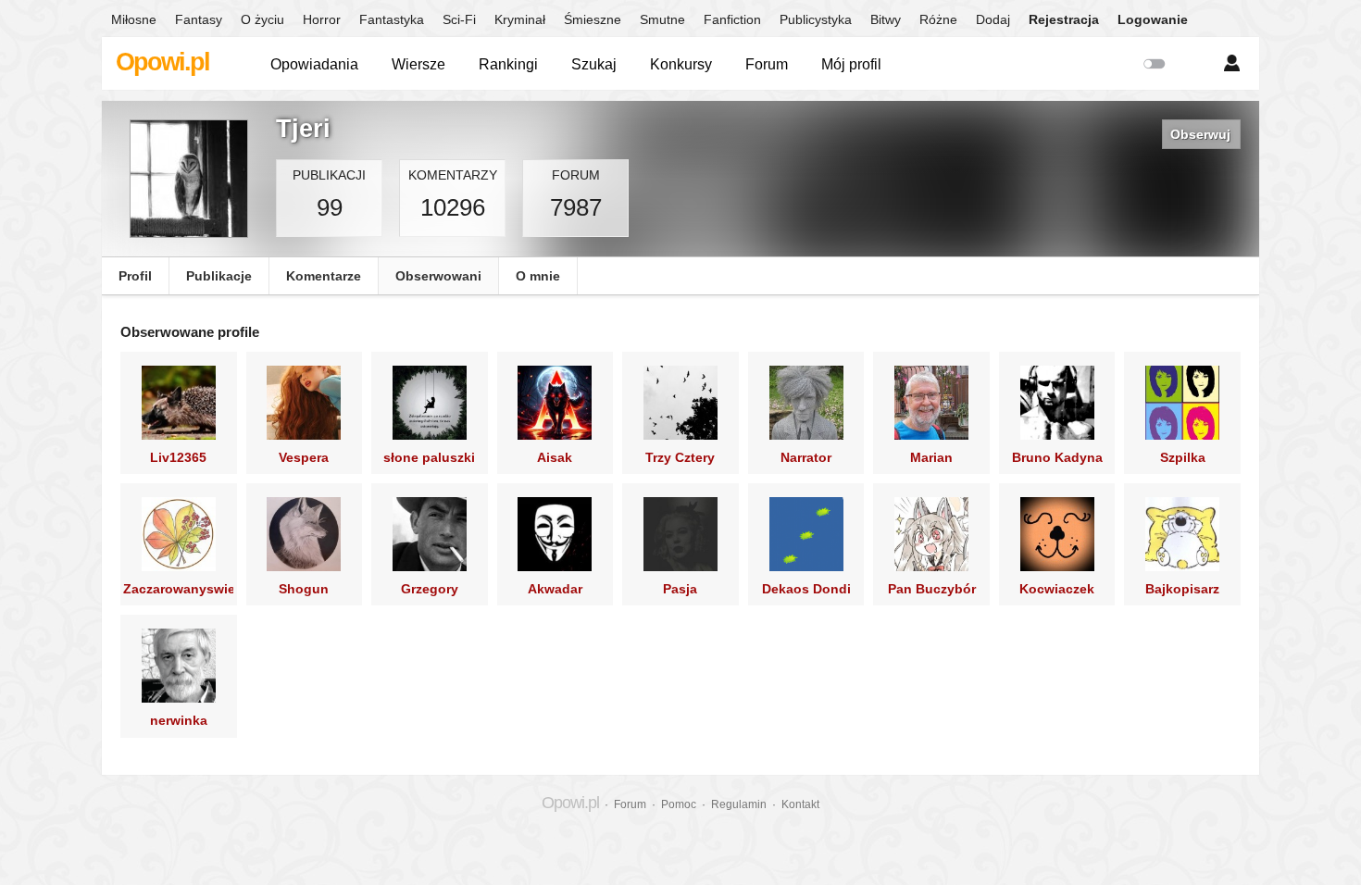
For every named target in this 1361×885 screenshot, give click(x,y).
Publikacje (219, 275)
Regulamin (739, 804)
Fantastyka (391, 19)
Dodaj (993, 19)
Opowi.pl (162, 62)
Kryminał (519, 19)
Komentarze (323, 275)
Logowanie (1153, 19)
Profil (135, 275)
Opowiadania (314, 64)
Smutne (662, 19)
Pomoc (678, 804)
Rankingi (508, 64)
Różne (938, 19)
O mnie (538, 275)
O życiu (262, 19)
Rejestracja (1064, 19)
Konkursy (681, 64)
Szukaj (594, 64)
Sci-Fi (459, 19)
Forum (766, 64)
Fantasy (198, 19)
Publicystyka (816, 19)
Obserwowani (438, 275)
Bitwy (885, 19)
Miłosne (133, 19)
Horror (322, 19)
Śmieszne (592, 19)
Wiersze (418, 64)
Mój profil (851, 64)
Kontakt (800, 804)
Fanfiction (732, 19)
